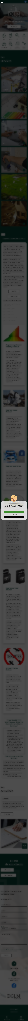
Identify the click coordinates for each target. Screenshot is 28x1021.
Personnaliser (14, 517)
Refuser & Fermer (14, 514)
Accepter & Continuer (14, 512)
